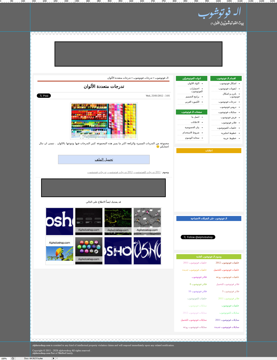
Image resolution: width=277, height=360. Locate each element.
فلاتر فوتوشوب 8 (198, 284)
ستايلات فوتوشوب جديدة (226, 327)
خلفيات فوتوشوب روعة (227, 277)
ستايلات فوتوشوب (227, 112)
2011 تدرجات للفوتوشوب (147, 172)
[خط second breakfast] (59, 235)
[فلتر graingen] (59, 264)
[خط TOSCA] (118, 264)
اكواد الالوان (193, 83)
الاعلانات (195, 122)
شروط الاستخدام (191, 132)
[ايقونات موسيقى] (88, 264)
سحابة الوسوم (192, 137)
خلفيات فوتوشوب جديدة (194, 269)
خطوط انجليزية (228, 133)
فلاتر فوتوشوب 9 (230, 291)
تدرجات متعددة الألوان (104, 86)
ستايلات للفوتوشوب (229, 312)
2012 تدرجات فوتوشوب (120, 172)
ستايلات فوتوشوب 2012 (195, 312)
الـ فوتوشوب (161, 77)
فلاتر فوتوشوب (228, 122)
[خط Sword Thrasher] (147, 264)
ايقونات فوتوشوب (227, 88)
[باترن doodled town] (147, 235)
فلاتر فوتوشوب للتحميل (227, 284)
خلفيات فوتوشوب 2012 (227, 262)
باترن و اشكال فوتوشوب (231, 95)
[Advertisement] (138, 54)
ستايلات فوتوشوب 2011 (227, 320)
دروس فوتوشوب (228, 107)
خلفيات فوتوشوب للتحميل (226, 269)
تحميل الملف (104, 159)
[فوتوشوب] (221, 17)
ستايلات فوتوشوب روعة (195, 327)
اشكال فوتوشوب (228, 83)
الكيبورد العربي (192, 101)
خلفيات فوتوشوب (230, 305)
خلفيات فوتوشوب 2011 (195, 262)
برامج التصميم (192, 96)
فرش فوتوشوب (228, 117)
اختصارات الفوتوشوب (196, 90)
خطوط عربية (229, 138)
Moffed (62, 353)
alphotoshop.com (41, 345)
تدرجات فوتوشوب (227, 101)
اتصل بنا (195, 117)
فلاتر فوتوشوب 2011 (228, 298)
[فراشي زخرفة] (118, 235)
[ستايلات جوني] (88, 235)
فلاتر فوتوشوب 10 (197, 291)
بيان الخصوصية (192, 127)
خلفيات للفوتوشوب (226, 127)
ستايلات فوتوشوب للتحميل (194, 320)
